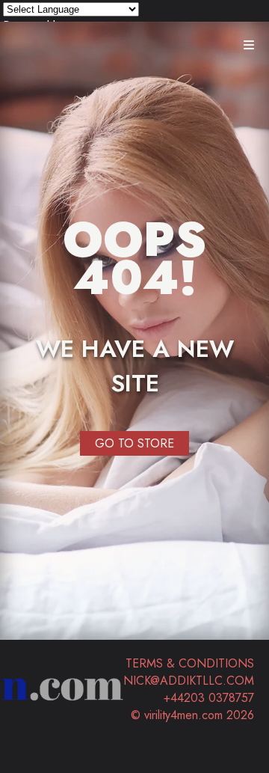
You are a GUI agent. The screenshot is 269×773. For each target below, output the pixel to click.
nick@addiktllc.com (188, 680)
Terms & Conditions (190, 663)
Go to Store (134, 443)
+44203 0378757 (209, 697)
